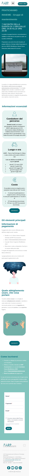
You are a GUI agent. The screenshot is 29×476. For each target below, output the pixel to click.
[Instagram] (20, 467)
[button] (13, 3)
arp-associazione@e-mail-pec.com (13, 459)
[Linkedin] (16, 467)
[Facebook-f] (8, 467)
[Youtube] (12, 467)
